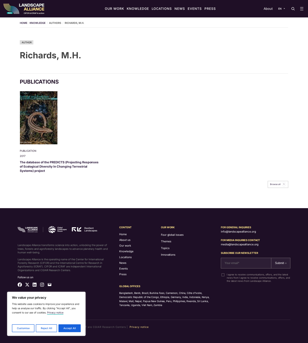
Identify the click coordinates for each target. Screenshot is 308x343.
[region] (46, 314)
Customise (23, 328)
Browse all (277, 184)
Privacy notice (55, 312)
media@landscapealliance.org (239, 244)
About (268, 8)
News (122, 263)
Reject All (46, 328)
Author (26, 42)
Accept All (69, 328)
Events (123, 268)
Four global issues (172, 234)
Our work (125, 245)
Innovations (168, 254)
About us (124, 240)
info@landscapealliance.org (238, 231)
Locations (125, 257)
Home (123, 234)
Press (123, 274)
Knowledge (37, 22)
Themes (166, 241)
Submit (280, 263)
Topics (165, 248)
